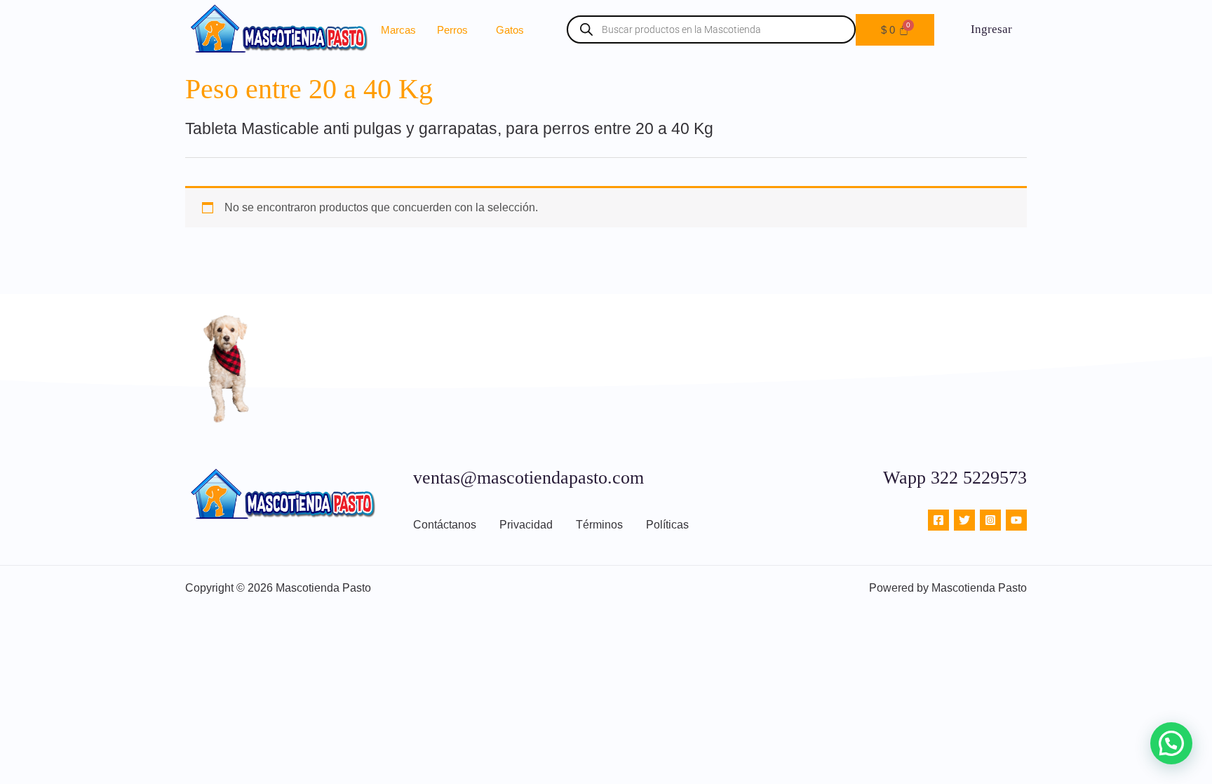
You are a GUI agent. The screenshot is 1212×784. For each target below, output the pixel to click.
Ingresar (991, 29)
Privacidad (526, 525)
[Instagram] (990, 520)
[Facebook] (938, 520)
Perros (452, 30)
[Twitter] (964, 520)
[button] (455, 30)
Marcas (398, 30)
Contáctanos (444, 525)
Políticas (667, 525)
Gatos (510, 30)
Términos (599, 525)
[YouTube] (1016, 520)
